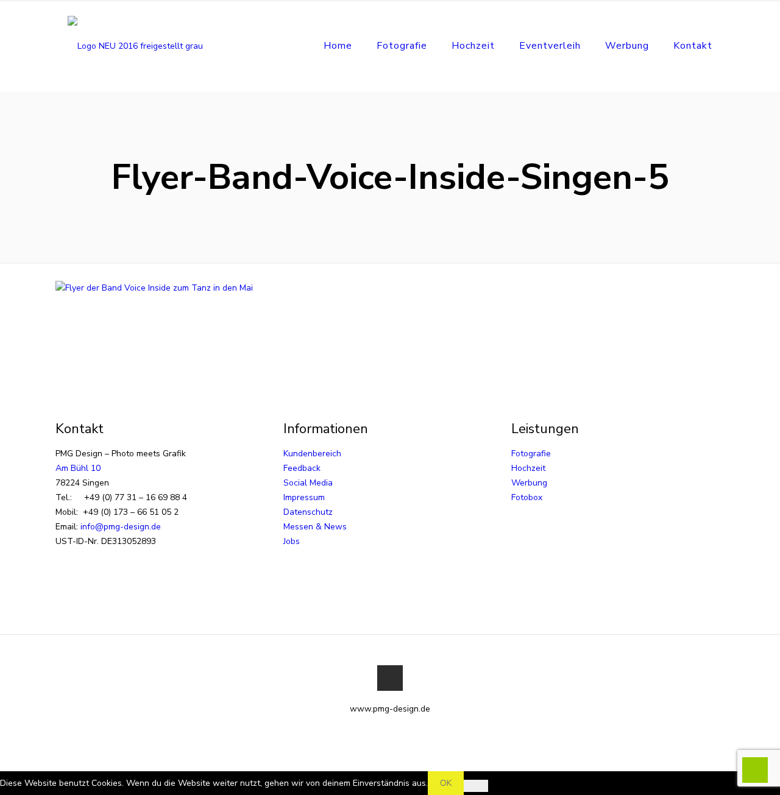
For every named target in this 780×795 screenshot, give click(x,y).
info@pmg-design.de (120, 526)
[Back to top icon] (390, 678)
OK (446, 783)
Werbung (529, 483)
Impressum (304, 497)
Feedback (302, 468)
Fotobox (526, 497)
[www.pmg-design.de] (135, 45)
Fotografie (531, 453)
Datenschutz (308, 512)
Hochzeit (528, 468)
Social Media (308, 483)
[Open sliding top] (390, 13)
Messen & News (315, 526)
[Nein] (476, 786)
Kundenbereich (312, 453)
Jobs (291, 541)
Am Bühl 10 (78, 468)
